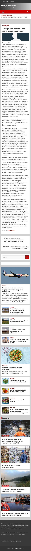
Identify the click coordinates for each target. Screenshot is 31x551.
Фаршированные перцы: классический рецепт (18, 390)
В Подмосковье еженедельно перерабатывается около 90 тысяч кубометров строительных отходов (13, 240)
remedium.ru (11, 230)
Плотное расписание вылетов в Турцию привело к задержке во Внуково (12, 289)
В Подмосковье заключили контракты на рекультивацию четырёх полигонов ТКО (12, 441)
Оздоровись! (8, 5)
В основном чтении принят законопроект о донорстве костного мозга (15, 247)
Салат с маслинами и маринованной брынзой (18, 381)
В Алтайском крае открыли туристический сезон (19, 320)
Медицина (5, 25)
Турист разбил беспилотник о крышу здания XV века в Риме (19, 341)
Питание (4, 365)
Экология (6, 418)
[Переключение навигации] (3, 12)
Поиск (27, 257)
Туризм (4, 285)
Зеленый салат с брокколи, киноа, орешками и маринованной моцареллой (19, 411)
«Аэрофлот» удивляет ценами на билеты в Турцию (17, 331)
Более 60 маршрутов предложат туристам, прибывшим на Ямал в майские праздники (17, 311)
